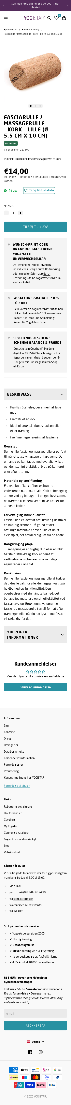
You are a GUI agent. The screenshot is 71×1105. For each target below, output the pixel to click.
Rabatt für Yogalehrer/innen (30, 322)
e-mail (17, 886)
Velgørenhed (12, 852)
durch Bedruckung (49, 269)
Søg (6, 725)
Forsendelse (26, 176)
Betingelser (11, 745)
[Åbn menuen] (6, 18)
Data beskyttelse (14, 751)
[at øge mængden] (20, 213)
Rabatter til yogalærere (18, 806)
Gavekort (9, 819)
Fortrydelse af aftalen (17, 785)
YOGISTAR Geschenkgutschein (42, 353)
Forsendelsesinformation (19, 758)
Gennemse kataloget (16, 832)
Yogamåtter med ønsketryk (20, 839)
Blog (6, 845)
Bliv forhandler (13, 813)
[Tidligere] (3, 5)
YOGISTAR (40, 1096)
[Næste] (67, 5)
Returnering (11, 771)
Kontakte (9, 732)
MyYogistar (10, 826)
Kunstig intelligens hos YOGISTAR (24, 777)
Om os (7, 738)
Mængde (9, 205)
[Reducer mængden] (6, 213)
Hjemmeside (10, 29)
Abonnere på (35, 1025)
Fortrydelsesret (13, 764)
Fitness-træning (30, 29)
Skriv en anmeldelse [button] (36, 687)
